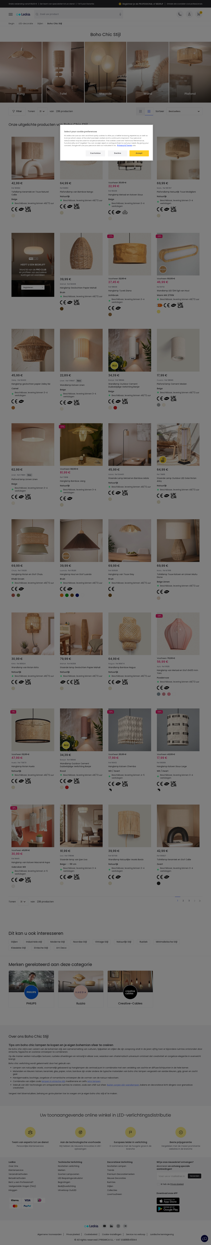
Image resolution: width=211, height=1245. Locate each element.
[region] (106, 143)
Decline (117, 153)
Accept (139, 153)
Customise (95, 153)
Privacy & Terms (124, 145)
